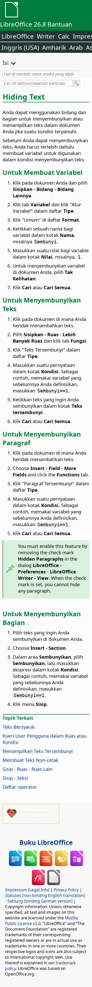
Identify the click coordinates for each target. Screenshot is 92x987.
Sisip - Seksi (15, 778)
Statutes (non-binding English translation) (45, 895)
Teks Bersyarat (19, 727)
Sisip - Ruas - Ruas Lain (27, 769)
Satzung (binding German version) (40, 901)
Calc (64, 36)
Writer (46, 36)
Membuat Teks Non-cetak (31, 760)
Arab (76, 47)
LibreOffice (18, 36)
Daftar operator (20, 787)
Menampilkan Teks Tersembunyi (38, 751)
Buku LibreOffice (46, 842)
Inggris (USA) (20, 47)
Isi (6, 62)
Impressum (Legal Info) (27, 890)
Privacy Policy (66, 890)
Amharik (54, 47)
